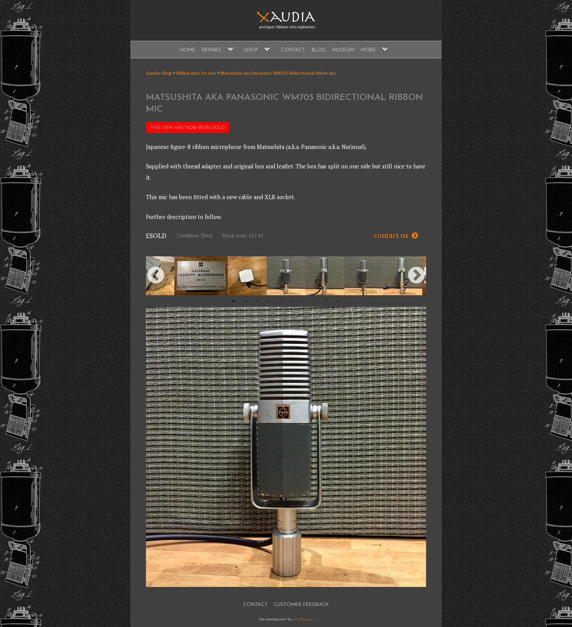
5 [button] (280, 301)
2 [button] (245, 301)
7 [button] (303, 301)
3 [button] (257, 301)
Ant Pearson (303, 619)
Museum (343, 50)
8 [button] (315, 301)
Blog (319, 50)
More (368, 50)
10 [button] (338, 301)
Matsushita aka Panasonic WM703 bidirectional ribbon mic (278, 73)
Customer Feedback (301, 604)
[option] (286, 275)
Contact (293, 50)
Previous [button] (155, 275)
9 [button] (327, 301)
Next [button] (416, 275)
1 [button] (233, 301)
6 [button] (292, 301)
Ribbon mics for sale (196, 73)
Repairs (211, 50)
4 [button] (268, 301)
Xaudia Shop (159, 73)
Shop (251, 50)
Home (187, 50)
